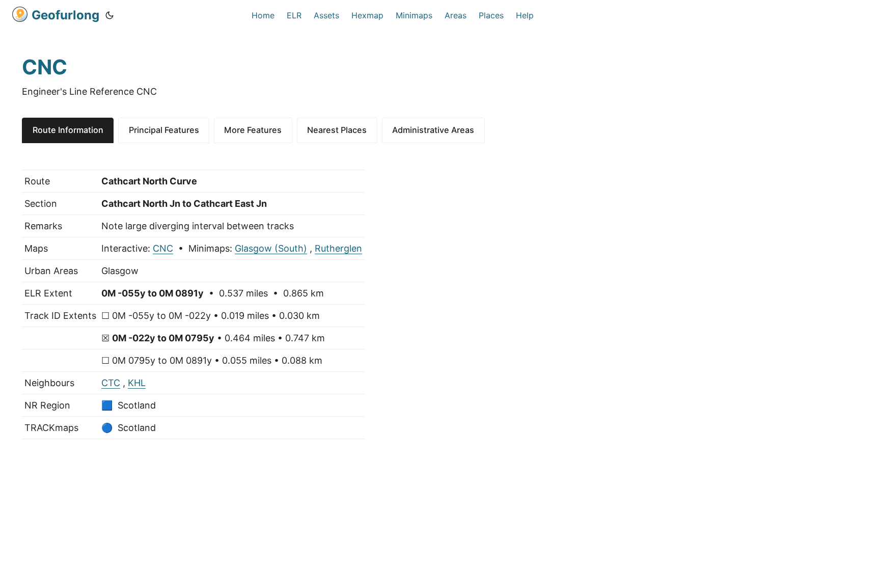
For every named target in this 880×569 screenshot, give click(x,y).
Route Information (68, 130)
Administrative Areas (433, 130)
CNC (163, 248)
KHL (137, 382)
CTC (110, 382)
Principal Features (164, 130)
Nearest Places (337, 130)
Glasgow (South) (271, 248)
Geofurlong (65, 15)
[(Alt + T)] (109, 15)
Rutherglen (338, 248)
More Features (253, 130)
